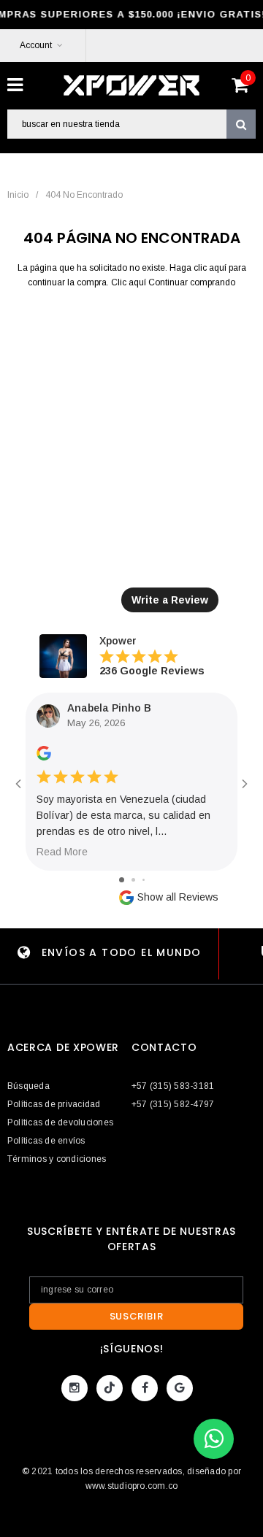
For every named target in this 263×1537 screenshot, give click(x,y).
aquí (217, 268)
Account (36, 45)
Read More (62, 852)
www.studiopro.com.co (131, 1486)
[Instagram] (74, 1388)
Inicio (17, 195)
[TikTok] (109, 1388)
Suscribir (137, 1316)
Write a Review (170, 600)
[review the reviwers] (44, 757)
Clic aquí (129, 282)
